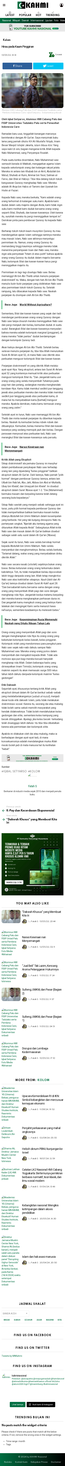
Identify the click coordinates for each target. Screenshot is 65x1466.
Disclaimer (56, 1462)
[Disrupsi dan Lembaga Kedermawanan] (11, 1054)
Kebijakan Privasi (39, 1462)
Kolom (35, 771)
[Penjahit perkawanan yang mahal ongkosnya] (11, 1133)
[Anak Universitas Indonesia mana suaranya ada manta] (17, 1398)
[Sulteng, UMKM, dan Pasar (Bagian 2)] (11, 994)
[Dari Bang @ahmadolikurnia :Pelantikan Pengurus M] (47, 1398)
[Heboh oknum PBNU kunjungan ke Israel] (11, 1155)
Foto (56, 20)
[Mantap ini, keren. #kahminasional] (17, 1390)
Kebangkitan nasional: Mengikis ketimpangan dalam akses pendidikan (40, 1209)
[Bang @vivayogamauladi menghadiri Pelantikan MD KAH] (47, 1394)
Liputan (49, 20)
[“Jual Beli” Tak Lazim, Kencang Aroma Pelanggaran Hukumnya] (11, 972)
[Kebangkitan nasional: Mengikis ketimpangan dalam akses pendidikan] (11, 1213)
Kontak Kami (21, 1462)
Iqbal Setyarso (15, 771)
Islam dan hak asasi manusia (39, 1256)
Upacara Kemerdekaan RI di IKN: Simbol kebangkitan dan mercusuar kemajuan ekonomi (42, 1099)
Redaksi (8, 1462)
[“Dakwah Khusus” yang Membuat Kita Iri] (11, 916)
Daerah (25, 20)
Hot (38, 15)
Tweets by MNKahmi (12, 1356)
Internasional (37, 20)
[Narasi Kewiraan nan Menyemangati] (11, 943)
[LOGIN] (61, 5)
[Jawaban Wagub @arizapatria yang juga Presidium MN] (47, 1390)
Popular (25, 15)
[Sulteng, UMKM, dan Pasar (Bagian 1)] (11, 1022)
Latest (10, 15)
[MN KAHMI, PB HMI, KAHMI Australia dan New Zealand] (17, 1394)
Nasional (6, 20)
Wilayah (16, 20)
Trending (53, 15)
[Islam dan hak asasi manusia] (11, 1260)
